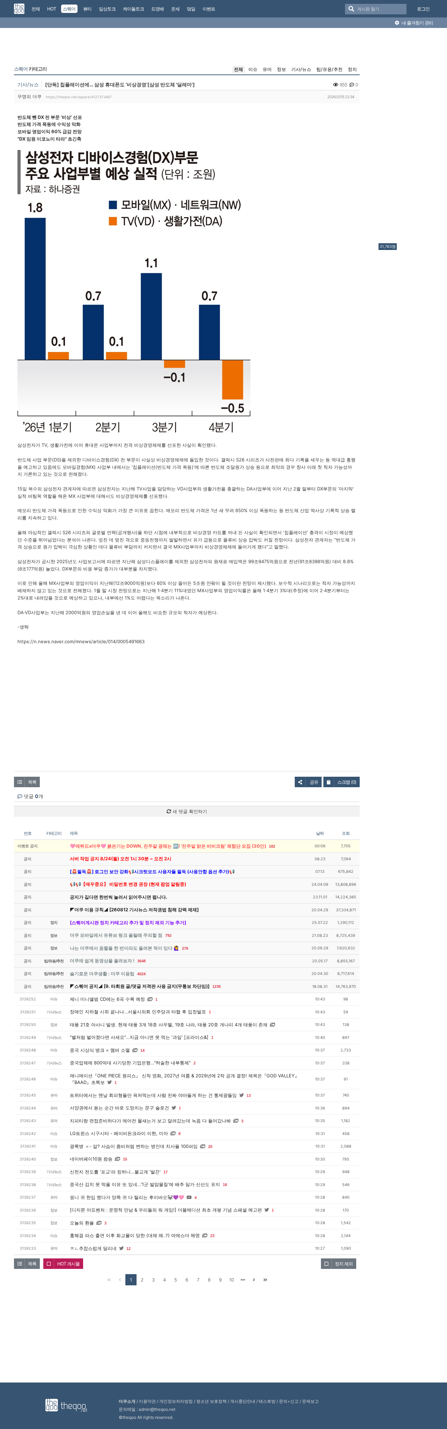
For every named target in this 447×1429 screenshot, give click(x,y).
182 (272, 846)
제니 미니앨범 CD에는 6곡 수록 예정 (107, 999)
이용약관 (147, 1401)
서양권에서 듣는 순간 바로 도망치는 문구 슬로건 (119, 1108)
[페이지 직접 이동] (242, 1279)
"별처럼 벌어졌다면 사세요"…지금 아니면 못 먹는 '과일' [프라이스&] (139, 1037)
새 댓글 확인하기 (189, 811)
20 (210, 1146)
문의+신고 (289, 1401)
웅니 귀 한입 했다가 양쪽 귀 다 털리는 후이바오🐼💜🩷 (127, 1197)
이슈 (252, 69)
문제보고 (310, 1401)
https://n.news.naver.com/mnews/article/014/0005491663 (81, 641)
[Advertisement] (406, 137)
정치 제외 (344, 1263)
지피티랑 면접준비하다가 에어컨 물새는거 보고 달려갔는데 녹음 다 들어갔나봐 (150, 1120)
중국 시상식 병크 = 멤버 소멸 (100, 1050)
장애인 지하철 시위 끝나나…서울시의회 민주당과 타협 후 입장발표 (138, 1011)
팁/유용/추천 (329, 69)
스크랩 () (346, 782)
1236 (216, 986)
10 (231, 1280)
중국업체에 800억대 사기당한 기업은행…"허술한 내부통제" (130, 1062)
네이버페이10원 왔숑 (91, 1159)
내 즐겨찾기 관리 (417, 23)
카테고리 (30, 69)
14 (142, 1050)
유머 (267, 69)
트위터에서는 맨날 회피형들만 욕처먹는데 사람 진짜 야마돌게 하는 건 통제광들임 (153, 1095)
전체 (238, 69)
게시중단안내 (242, 1401)
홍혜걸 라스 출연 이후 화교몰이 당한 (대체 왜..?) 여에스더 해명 (135, 1235)
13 (249, 1095)
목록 (32, 782)
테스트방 (267, 1401)
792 (168, 935)
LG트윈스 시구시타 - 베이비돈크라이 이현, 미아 (119, 1133)
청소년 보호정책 (211, 1401)
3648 (141, 961)
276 (185, 948)
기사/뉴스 (301, 69)
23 (212, 1236)
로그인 (423, 9)
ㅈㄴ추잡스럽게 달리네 (93, 1248)
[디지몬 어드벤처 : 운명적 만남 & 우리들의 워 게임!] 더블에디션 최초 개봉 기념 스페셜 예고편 (166, 1210)
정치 (352, 69)
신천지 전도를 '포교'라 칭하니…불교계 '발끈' (115, 1172)
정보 (281, 69)
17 (165, 1172)
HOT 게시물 (68, 1263)
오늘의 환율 (82, 1223)
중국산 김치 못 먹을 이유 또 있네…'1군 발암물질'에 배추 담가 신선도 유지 (145, 1184)
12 (128, 1249)
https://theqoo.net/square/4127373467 (79, 97)
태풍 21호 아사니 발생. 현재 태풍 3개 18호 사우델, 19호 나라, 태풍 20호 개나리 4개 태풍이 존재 (169, 1024)
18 (225, 1185)
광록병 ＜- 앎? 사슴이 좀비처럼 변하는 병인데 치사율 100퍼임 (134, 1146)
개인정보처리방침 (176, 1401)
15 (125, 1159)
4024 (141, 974)
